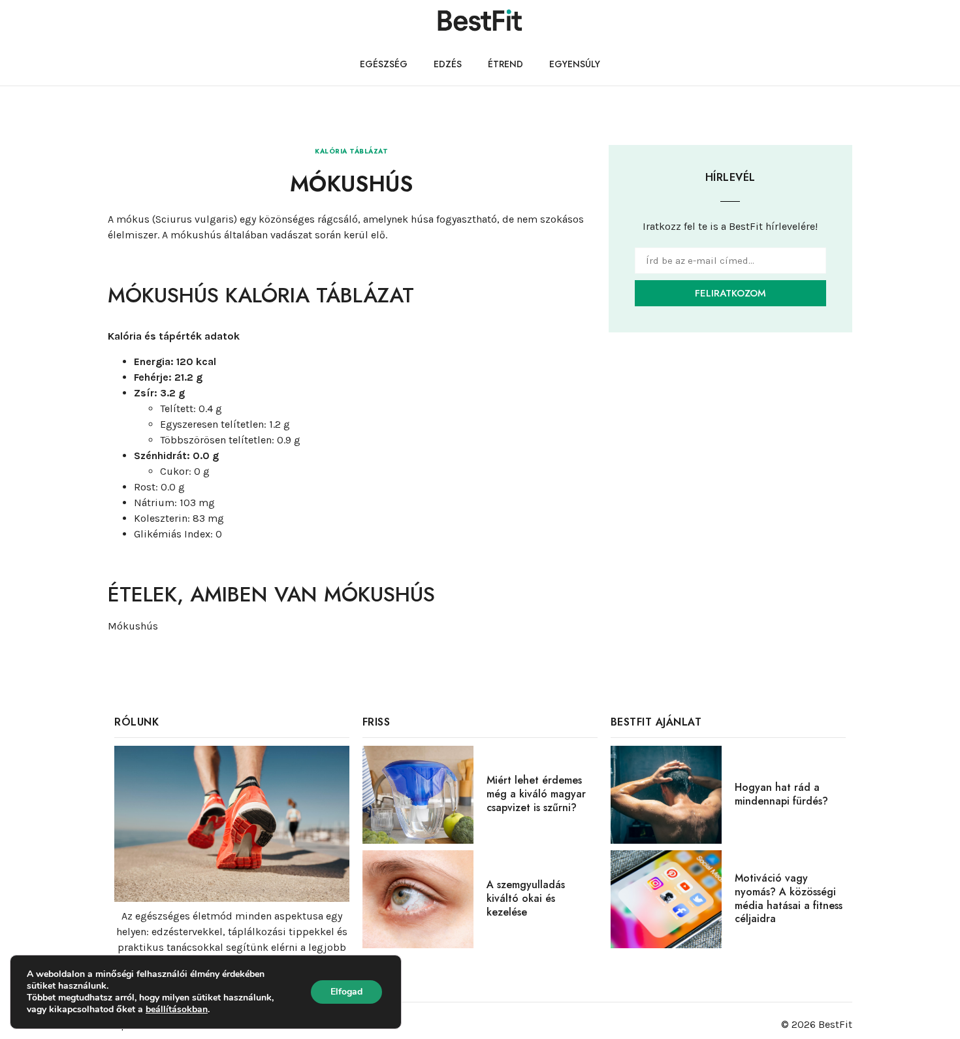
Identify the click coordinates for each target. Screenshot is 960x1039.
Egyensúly (574, 64)
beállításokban (177, 1009)
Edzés (448, 64)
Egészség (384, 64)
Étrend (505, 64)
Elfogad (346, 991)
